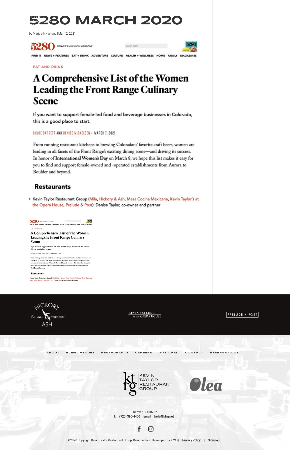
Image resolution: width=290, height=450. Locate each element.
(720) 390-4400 (129, 416)
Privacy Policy (191, 440)
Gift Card (169, 353)
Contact (194, 353)
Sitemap (214, 440)
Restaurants (115, 353)
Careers (143, 353)
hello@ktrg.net (164, 416)
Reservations (224, 353)
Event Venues (80, 353)
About (53, 353)
